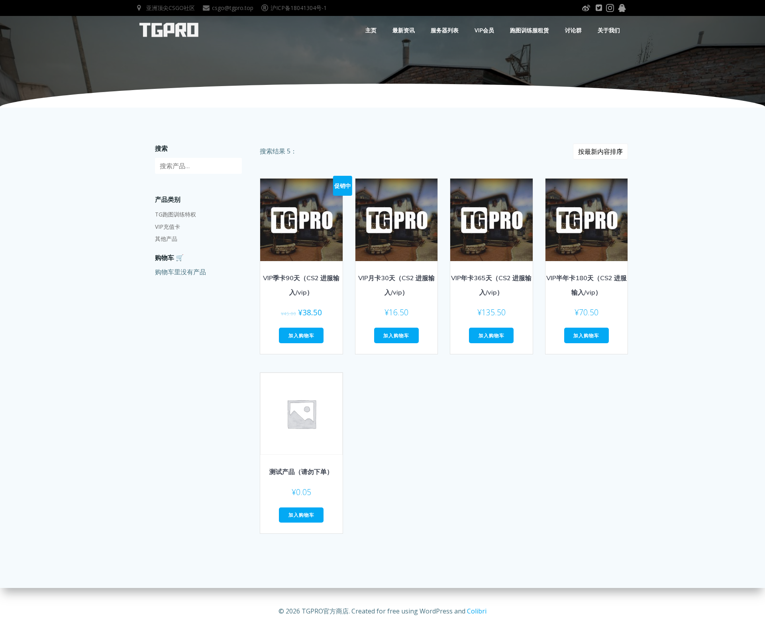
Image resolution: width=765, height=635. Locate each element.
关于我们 (609, 30)
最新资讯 (403, 30)
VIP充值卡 (167, 226)
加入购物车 (301, 335)
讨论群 (573, 30)
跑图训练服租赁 (529, 30)
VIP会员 (484, 30)
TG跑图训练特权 (175, 214)
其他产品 (166, 238)
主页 (371, 30)
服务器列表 (445, 30)
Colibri (476, 611)
